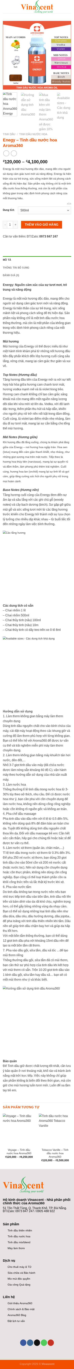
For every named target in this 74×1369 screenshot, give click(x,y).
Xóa (69, 204)
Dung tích (8, 210)
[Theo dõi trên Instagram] (30, 1342)
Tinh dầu (9, 134)
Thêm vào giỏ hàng (41, 224)
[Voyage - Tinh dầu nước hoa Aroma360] (19, 1130)
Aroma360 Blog (17, 1315)
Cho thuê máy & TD (19, 1266)
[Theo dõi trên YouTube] (51, 1342)
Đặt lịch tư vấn (16, 1320)
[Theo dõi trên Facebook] (23, 1342)
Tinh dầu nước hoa (33, 134)
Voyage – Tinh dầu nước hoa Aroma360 (19, 1151)
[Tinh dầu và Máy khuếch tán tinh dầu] (37, 6)
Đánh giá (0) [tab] (11, 275)
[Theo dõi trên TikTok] (37, 1342)
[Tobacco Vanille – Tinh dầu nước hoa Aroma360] (55, 1130)
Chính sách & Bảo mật (21, 1309)
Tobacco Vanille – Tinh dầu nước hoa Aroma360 (55, 1153)
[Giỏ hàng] (69, 6)
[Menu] (5, 6)
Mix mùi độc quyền (19, 1278)
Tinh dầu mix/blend (19, 1242)
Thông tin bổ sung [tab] (16, 267)
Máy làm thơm (16, 1248)
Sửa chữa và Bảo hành (21, 1272)
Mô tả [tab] (7, 259)
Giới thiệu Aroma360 (20, 1303)
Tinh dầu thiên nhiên (20, 1230)
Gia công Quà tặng (19, 1284)
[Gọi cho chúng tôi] (44, 1342)
